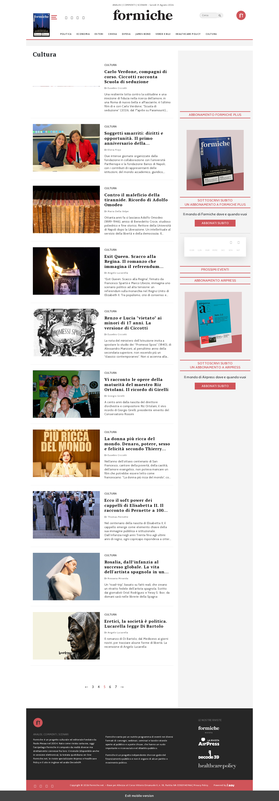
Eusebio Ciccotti (117, 88)
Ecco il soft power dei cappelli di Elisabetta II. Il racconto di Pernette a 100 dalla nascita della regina (134, 505)
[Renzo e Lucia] (66, 332)
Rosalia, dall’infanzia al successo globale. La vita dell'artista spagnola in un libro (134, 566)
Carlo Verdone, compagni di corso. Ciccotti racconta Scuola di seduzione (135, 76)
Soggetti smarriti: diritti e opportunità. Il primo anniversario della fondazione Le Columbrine (134, 138)
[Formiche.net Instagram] (77, 17)
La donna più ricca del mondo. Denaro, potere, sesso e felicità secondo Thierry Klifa (137, 443)
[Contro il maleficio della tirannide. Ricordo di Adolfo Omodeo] (66, 209)
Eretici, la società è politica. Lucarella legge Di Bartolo (135, 624)
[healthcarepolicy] (218, 766)
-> (122, 687)
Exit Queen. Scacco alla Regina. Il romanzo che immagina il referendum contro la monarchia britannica (131, 261)
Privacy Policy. (201, 785)
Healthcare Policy (188, 34)
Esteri (99, 34)
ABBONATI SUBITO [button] (215, 223)
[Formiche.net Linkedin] (83, 17)
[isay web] (230, 785)
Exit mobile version (139, 796)
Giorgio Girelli (116, 395)
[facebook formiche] (35, 786)
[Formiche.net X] (72, 17)
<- (86, 687)
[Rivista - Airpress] (218, 742)
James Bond (143, 34)
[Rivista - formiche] (218, 729)
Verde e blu (163, 34)
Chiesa (112, 34)
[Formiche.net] (241, 15)
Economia (83, 34)
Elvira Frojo (114, 149)
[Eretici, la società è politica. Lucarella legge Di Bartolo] (66, 636)
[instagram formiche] (47, 786)
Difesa (126, 34)
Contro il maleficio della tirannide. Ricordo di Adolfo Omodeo (136, 199)
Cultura (211, 34)
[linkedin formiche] (52, 786)
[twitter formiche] (41, 786)
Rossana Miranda (118, 578)
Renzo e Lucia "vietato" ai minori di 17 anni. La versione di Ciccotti (133, 322)
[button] (55, 25)
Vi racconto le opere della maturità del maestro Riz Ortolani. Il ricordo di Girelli (136, 384)
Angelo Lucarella (118, 272)
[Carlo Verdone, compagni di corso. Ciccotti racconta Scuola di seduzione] (66, 86)
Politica (66, 34)
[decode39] (218, 754)
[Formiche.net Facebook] (66, 17)
